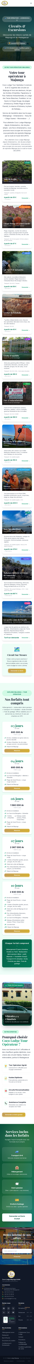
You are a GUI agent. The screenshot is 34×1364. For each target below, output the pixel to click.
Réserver (17, 750)
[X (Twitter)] (13, 1308)
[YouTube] (13, 1312)
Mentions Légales (9, 1361)
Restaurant (5, 1335)
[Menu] (31, 3)
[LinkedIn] (3, 1312)
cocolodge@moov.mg (10, 1298)
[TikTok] (8, 1312)
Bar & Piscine (6, 1338)
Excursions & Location (8, 1340)
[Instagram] (8, 1308)
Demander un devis (17, 670)
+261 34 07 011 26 (9, 1292)
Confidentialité (21, 1361)
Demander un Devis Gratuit (17, 1217)
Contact (20, 1337)
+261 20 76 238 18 (9, 1294)
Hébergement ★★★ (8, 1332)
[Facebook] (3, 1308)
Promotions (21, 1339)
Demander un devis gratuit (13, 1114)
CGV (29, 1361)
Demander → (26, 198)
